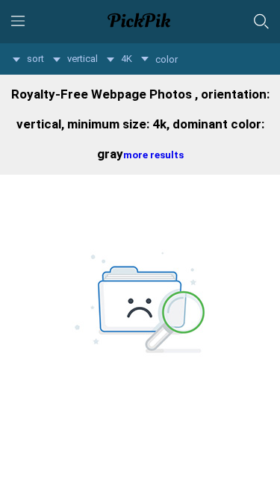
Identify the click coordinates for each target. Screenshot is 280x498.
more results (153, 155)
